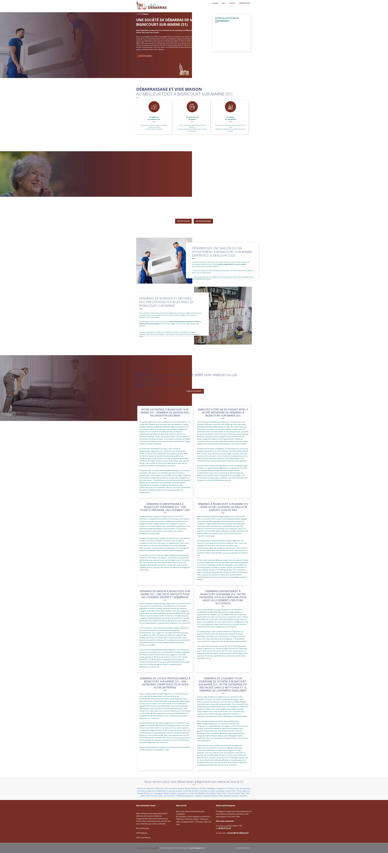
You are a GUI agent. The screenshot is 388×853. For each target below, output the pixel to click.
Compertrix (220, 788)
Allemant (150, 788)
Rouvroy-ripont (234, 793)
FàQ (223, 3)
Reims (219, 793)
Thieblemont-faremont (184, 796)
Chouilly (202, 788)
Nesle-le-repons (170, 793)
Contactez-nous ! (194, 391)
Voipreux (234, 796)
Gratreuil (140, 791)
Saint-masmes (169, 796)
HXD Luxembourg (143, 837)
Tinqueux (198, 796)
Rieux (225, 793)
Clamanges (211, 788)
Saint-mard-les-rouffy (154, 796)
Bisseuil (181, 788)
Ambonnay (159, 788)
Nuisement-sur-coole (185, 793)
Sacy (243, 793)
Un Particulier (183, 221)
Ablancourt (141, 788)
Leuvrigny (220, 791)
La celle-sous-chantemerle (155, 791)
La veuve (203, 791)
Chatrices (194, 788)
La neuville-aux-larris (191, 791)
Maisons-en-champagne (153, 793)
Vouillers (243, 796)
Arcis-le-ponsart (170, 788)
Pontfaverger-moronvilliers (205, 793)
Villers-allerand (224, 796)
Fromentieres (245, 788)
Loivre (239, 791)
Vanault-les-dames (210, 796)
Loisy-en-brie (230, 791)
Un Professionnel (203, 221)
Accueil (215, 3)
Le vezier (211, 791)
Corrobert (230, 788)
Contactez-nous (145, 56)
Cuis (236, 788)
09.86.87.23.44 (244, 3)
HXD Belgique (141, 833)
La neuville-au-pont (174, 791)
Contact (232, 3)
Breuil (187, 788)
